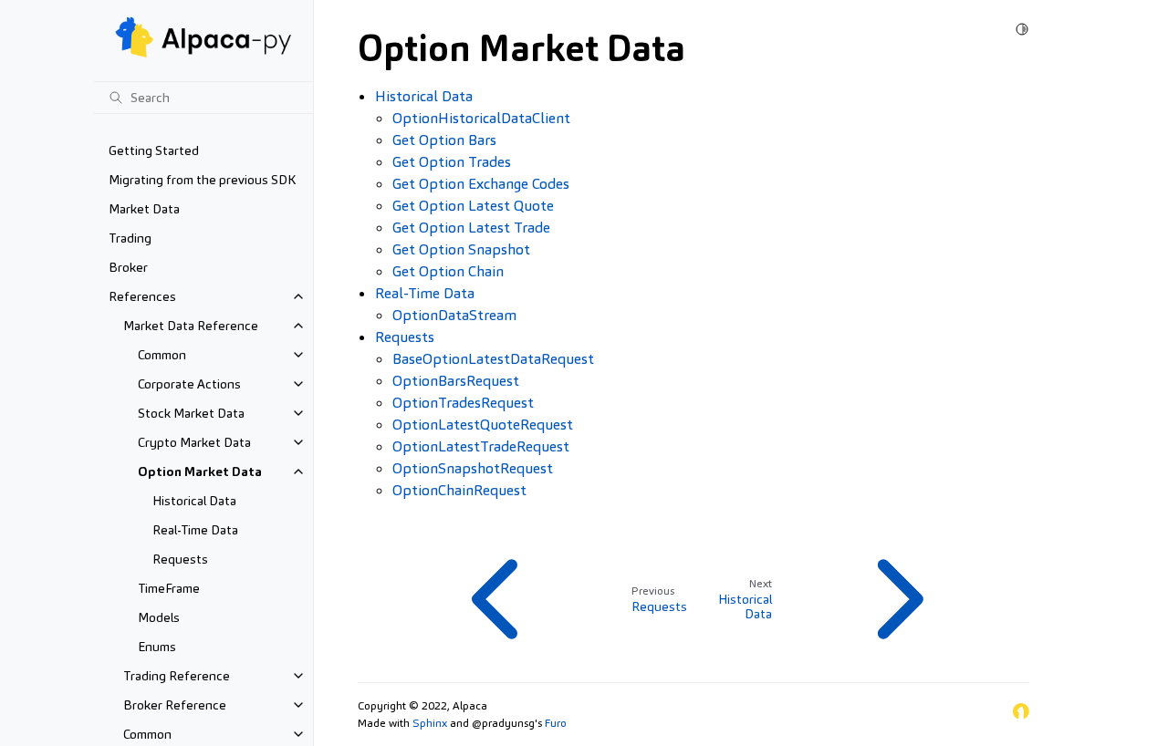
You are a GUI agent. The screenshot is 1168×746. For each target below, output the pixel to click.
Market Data (144, 209)
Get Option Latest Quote (473, 205)
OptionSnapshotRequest (472, 468)
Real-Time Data (195, 530)
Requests (180, 559)
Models (159, 617)
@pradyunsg (503, 723)
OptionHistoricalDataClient (481, 118)
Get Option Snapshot (461, 249)
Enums (157, 646)
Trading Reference (176, 676)
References (142, 296)
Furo (556, 723)
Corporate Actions (189, 384)
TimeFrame (169, 588)
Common (162, 355)
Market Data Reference (190, 325)
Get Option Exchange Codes (480, 183)
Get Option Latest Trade (471, 227)
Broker (128, 267)
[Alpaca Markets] (1021, 714)
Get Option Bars (444, 140)
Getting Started (154, 150)
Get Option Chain (448, 271)
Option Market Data (200, 471)
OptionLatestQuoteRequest (482, 424)
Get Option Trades (451, 161)
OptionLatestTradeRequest (480, 446)
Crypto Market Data (194, 442)
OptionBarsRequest (455, 380)
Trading (130, 238)
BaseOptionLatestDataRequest (493, 358)
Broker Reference (174, 705)
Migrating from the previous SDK (202, 179)
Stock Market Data (191, 413)
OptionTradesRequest (463, 402)
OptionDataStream (454, 315)
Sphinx (429, 723)
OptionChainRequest (459, 490)
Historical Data (194, 500)
